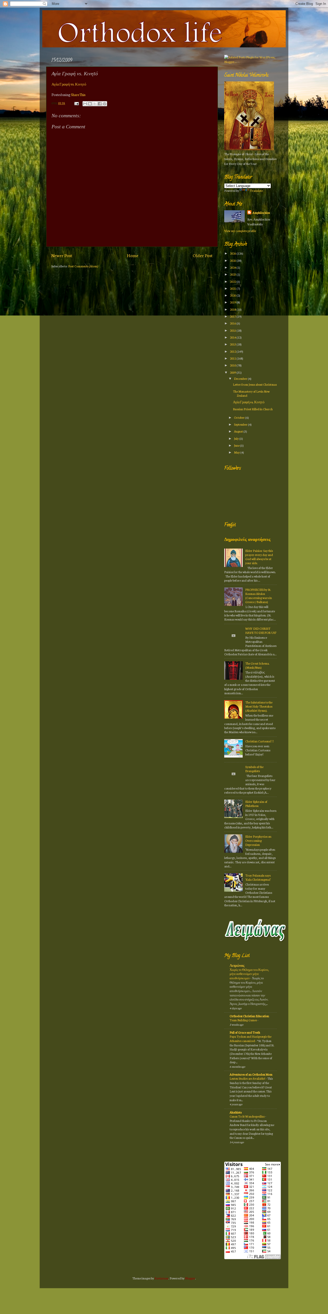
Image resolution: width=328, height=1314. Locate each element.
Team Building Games (244, 1020)
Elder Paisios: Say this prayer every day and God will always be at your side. (259, 556)
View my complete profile (240, 230)
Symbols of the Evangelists (254, 768)
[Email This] (85, 103)
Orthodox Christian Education (249, 1016)
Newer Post (61, 255)
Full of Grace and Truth (245, 1032)
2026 (233, 253)
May (237, 452)
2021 (233, 288)
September (241, 424)
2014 (233, 337)
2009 (233, 372)
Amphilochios (261, 212)
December (241, 378)
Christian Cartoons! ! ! (259, 741)
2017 (233, 316)
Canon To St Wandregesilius (247, 1116)
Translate (256, 190)
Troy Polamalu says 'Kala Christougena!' (258, 877)
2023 (233, 274)
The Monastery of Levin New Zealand (251, 393)
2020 (233, 295)
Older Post (203, 255)
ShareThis (78, 94)
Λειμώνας (237, 965)
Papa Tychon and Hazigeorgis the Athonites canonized (250, 1038)
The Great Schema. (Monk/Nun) (257, 665)
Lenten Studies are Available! (248, 1078)
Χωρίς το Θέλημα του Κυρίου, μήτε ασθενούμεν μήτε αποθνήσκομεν (249, 974)
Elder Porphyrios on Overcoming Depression (258, 840)
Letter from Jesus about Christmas (255, 384)
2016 (233, 323)
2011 (233, 358)
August (238, 431)
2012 (233, 351)
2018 (233, 309)
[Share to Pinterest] (104, 103)
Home (132, 255)
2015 (233, 330)
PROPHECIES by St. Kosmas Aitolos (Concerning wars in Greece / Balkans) (258, 595)
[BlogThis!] (90, 103)
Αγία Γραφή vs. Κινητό (69, 84)
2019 (233, 302)
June (237, 445)
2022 (233, 281)
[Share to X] (94, 103)
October (239, 417)
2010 (233, 365)
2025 (233, 260)
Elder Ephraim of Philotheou (256, 803)
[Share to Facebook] (99, 103)
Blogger (190, 1278)
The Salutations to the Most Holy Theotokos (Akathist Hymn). (258, 706)
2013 (233, 344)
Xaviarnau (161, 1278)
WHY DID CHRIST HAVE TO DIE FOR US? (260, 630)
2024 (233, 267)
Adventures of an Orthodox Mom (251, 1074)
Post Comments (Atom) (83, 266)
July (236, 438)
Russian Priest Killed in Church (253, 409)
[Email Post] (76, 103)
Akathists (236, 1112)
